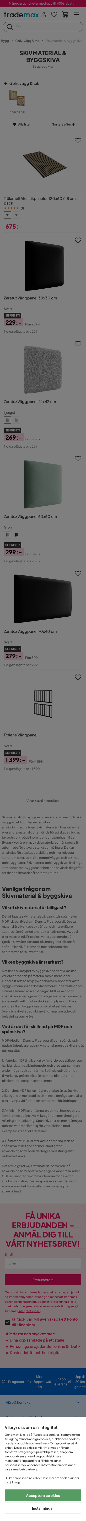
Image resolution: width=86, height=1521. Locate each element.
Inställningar (43, 1508)
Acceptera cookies (43, 1495)
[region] (43, 1469)
